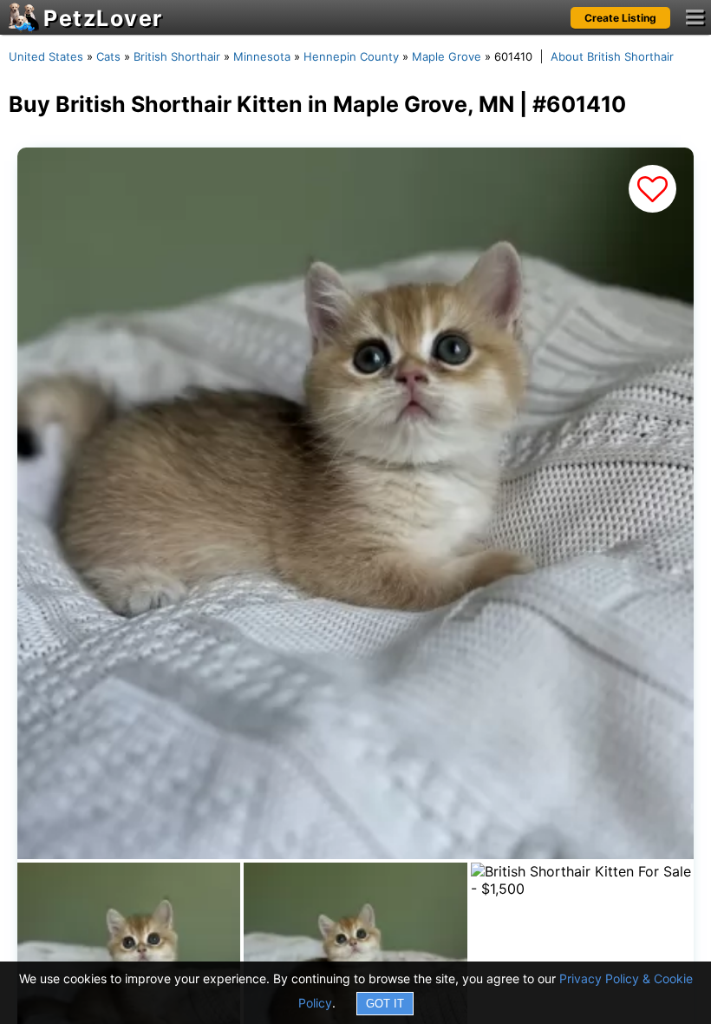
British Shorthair (177, 56)
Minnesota (261, 56)
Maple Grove (446, 56)
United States (46, 56)
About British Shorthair (612, 56)
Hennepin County (351, 56)
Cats (108, 56)
